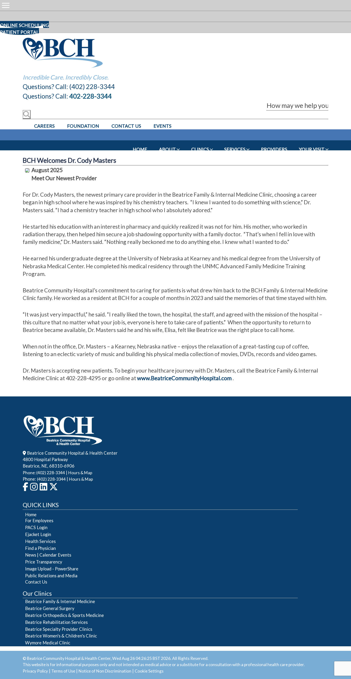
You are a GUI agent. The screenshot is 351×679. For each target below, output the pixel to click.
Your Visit (312, 149)
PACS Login (36, 527)
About (168, 149)
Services (235, 149)
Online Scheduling (24, 25)
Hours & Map (80, 472)
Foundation (83, 126)
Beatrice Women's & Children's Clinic (61, 635)
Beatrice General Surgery (49, 608)
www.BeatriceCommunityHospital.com (184, 378)
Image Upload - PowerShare (51, 568)
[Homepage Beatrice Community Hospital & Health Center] (63, 442)
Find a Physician (40, 548)
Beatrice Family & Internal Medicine (60, 601)
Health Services (40, 541)
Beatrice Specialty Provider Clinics (58, 629)
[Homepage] (63, 66)
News (30, 555)
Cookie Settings (149, 671)
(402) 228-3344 (51, 479)
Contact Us (126, 126)
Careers (44, 126)
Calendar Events (55, 555)
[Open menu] (5, 5)
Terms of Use (63, 671)
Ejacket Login (38, 534)
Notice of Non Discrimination (105, 671)
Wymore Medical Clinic (47, 642)
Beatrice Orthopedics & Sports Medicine (64, 615)
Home (140, 149)
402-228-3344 (90, 96)
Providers (274, 149)
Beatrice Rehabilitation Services (56, 622)
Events (162, 126)
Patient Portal (19, 32)
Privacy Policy (35, 671)
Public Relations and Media (51, 575)
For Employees (39, 520)
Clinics (200, 149)
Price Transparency (43, 561)
